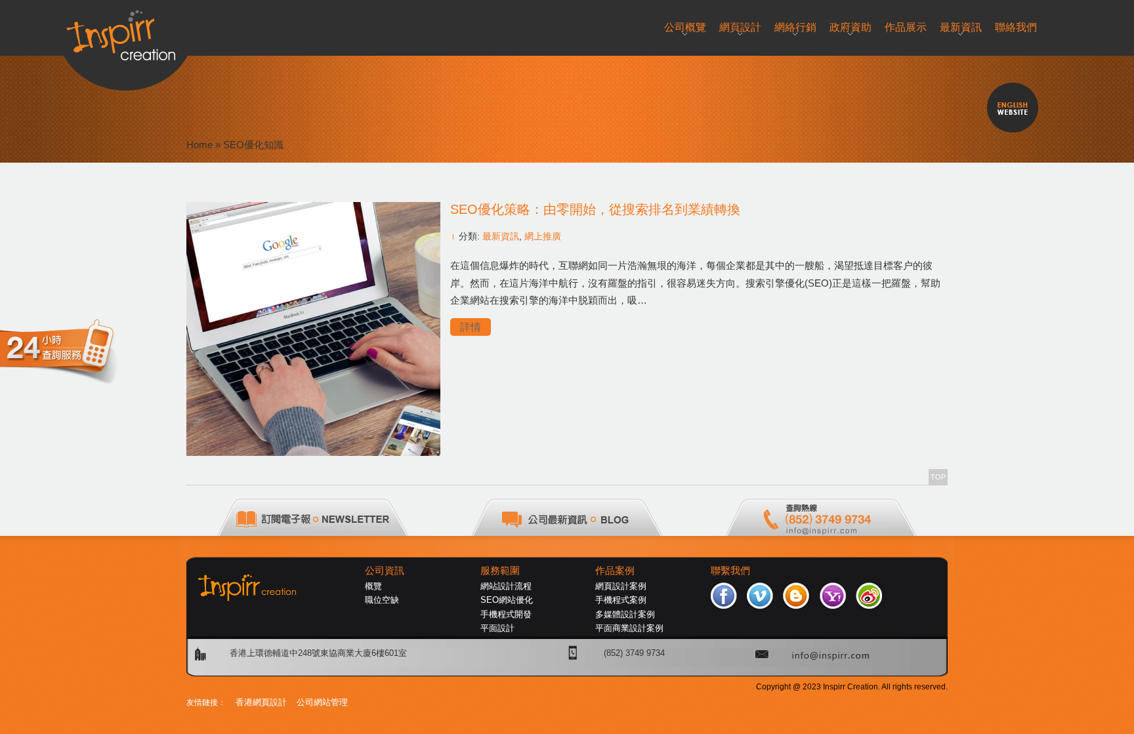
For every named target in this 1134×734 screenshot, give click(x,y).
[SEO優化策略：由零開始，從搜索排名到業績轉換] (313, 452)
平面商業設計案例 (629, 628)
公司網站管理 (322, 702)
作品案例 (615, 570)
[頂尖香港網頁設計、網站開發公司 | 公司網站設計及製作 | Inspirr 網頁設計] (125, 30)
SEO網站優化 (506, 600)
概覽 (373, 586)
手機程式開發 (506, 614)
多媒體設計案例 (625, 614)
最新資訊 (500, 236)
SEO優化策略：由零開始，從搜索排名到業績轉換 (595, 209)
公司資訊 (384, 570)
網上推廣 (542, 236)
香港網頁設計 (261, 702)
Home (199, 144)
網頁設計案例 (620, 586)
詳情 (470, 327)
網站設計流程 (506, 586)
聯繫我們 (730, 570)
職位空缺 (382, 600)
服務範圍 (500, 570)
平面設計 (497, 628)
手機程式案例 (620, 600)
